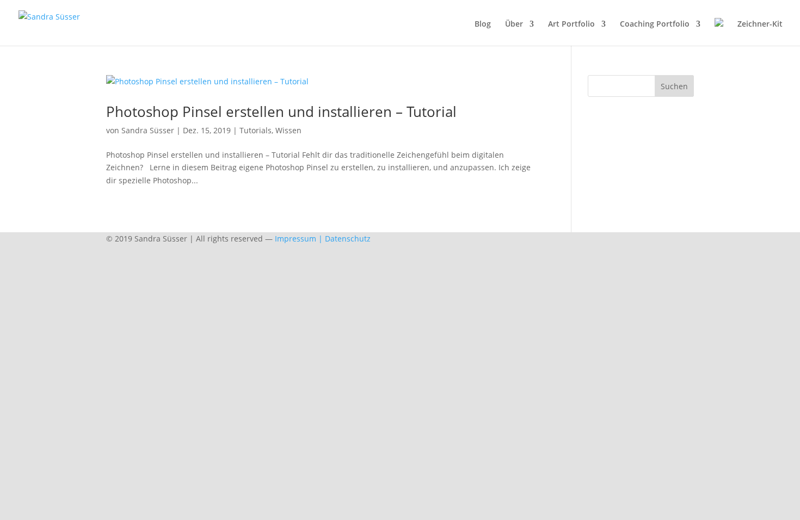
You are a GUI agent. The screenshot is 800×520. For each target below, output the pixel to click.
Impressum (295, 238)
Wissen (288, 130)
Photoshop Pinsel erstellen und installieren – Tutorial (281, 111)
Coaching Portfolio (655, 24)
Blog (483, 24)
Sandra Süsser (147, 130)
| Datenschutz (344, 238)
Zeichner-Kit (760, 24)
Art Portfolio (571, 24)
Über (514, 24)
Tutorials (255, 130)
